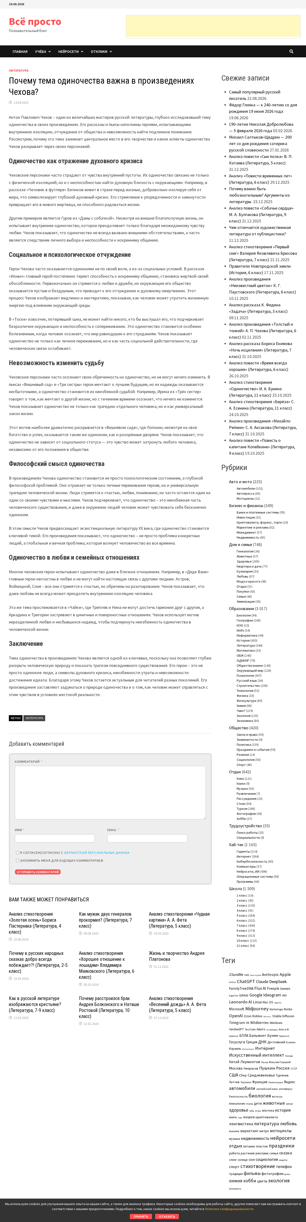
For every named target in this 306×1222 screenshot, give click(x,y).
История (243, 640)
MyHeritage (276, 1009)
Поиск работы (247, 832)
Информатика (247, 635)
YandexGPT (236, 1029)
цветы (262, 1181)
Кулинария (245, 571)
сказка (285, 1153)
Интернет (244, 856)
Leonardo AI (240, 1002)
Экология (244, 716)
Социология (246, 759)
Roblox (257, 1016)
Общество (238, 727)
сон (252, 1159)
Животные (244, 556)
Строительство (248, 685)
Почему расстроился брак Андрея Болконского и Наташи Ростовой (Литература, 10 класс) (109, 1007)
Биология (244, 615)
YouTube (250, 1029)
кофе (240, 1117)
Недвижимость (248, 537)
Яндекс (289, 1082)
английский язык (267, 1089)
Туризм (242, 808)
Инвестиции (246, 517)
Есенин (290, 1042)
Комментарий (29, 761)
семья (273, 1153)
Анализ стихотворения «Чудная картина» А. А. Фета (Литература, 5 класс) (179, 920)
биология (260, 1095)
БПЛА (243, 1035)
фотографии (273, 1173)
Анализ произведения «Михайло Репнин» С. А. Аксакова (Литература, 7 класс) (263, 427)
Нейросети (68, 51)
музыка (234, 1138)
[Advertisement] (213, 26)
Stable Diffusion (283, 1016)
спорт (234, 1166)
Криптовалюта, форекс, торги (259, 522)
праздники (282, 1145)
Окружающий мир (250, 670)
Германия (284, 1036)
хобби (249, 1181)
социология (267, 1159)
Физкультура (246, 700)
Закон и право (247, 734)
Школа (235, 888)
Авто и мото (240, 481)
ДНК (262, 1041)
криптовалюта (267, 1117)
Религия (243, 754)
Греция (251, 1042)
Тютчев (234, 1082)
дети (258, 1103)
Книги (241, 783)
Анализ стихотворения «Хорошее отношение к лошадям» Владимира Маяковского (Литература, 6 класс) (106, 965)
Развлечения (246, 793)
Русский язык (247, 680)
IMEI (284, 995)
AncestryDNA (255, 975)
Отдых (241, 586)
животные (274, 1103)
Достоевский (276, 1042)
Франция (259, 1082)
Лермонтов (250, 1061)
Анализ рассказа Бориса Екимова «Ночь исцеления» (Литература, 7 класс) (260, 350)
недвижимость (255, 1138)
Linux (257, 1002)
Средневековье (261, 1075)
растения (248, 1153)
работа (234, 1153)
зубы (251, 1110)
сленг (233, 1160)
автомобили (242, 1088)
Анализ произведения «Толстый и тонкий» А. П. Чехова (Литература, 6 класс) (262, 330)
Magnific (277, 1002)
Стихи (241, 803)
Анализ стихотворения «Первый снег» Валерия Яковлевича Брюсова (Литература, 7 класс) (263, 253)
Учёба (40, 51)
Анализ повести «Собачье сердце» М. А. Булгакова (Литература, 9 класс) (261, 214)
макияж (234, 1131)
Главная (20, 51)
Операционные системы (255, 876)
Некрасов (250, 1068)
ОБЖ (240, 655)
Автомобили (246, 488)
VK (247, 1023)
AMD (246, 975)
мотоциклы (281, 1130)
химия (235, 1181)
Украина (245, 1082)
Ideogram (272, 995)
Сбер (243, 1075)
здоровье (238, 1110)
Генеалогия (245, 551)
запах (289, 1103)
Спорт (241, 764)
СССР (293, 1068)
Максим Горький (280, 1062)
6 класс (242, 920)
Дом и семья (240, 544)
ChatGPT (246, 981)
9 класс (242, 935)
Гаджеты (243, 851)
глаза (249, 1103)
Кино (240, 778)
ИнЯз (240, 630)
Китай (234, 1062)
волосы (277, 1096)
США (233, 1075)
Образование (241, 608)
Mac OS (268, 1002)
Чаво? (241, 710)
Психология (245, 675)
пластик (262, 1146)
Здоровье (244, 561)
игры (258, 1110)
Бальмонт (257, 1035)
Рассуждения (247, 798)
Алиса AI (284, 1029)
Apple (285, 974)
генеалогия (237, 1104)
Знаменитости (247, 739)
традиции (236, 1174)
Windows (276, 1023)
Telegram (237, 1022)
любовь (288, 1123)
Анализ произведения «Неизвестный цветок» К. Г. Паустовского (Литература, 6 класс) (262, 285)
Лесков (264, 1062)
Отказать (167, 1216)
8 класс (242, 930)
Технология (245, 690)
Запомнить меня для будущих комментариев (61, 860)
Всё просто (35, 21)
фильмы (252, 1173)
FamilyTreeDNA (241, 988)
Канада (289, 1055)
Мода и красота (248, 581)
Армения (233, 1036)
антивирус (286, 1089)
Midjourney (257, 1009)
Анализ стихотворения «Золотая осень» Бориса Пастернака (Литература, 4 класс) (35, 923)
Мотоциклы (245, 498)
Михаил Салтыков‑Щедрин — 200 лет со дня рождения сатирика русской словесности (260, 143)
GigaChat (233, 995)
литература (34, 718)
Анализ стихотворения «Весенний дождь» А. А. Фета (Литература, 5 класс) (177, 1004)
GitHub (243, 995)
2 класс (242, 900)
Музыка (242, 788)
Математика (246, 650)
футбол (287, 1174)
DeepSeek (278, 981)
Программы (245, 881)
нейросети (282, 1138)
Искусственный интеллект (256, 1055)
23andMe (236, 974)
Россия (283, 1068)
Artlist (232, 982)
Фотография (246, 813)
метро (264, 1131)
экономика (235, 1188)
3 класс (242, 905)
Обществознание (250, 665)
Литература (18, 70)
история (283, 1110)
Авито (261, 1029)
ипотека (268, 1110)
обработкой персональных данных (96, 852)
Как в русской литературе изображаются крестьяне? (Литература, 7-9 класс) (35, 1004)
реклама (262, 1153)
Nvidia (288, 1009)
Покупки (243, 591)
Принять (141, 1216)
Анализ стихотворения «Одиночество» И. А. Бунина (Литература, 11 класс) (255, 388)
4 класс (242, 910)
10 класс (243, 940)
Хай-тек (236, 844)
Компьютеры (246, 866)
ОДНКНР (243, 660)
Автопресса (245, 493)
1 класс (242, 895)
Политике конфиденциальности (229, 1209)
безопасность (238, 1096)
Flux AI (260, 988)
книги (233, 1117)
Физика (242, 695)
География (245, 620)
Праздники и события (253, 749)
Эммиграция (246, 601)
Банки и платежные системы (258, 512)
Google (255, 995)
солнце (243, 1160)
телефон (284, 1166)
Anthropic (270, 974)
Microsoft (236, 1008)
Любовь (242, 576)
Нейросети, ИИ (248, 871)
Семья (241, 596)
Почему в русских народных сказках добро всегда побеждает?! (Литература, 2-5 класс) (38, 962)
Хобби (241, 818)
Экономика (245, 721)
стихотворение (257, 1166)
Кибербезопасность (252, 861)
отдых (235, 1146)
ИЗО (240, 625)
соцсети (283, 1160)
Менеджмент (246, 532)
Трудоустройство (245, 825)
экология (279, 1180)
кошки (249, 1116)
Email (113, 830)
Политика (244, 744)
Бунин (272, 1035)
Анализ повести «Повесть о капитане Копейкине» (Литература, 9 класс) (262, 447)
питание (249, 1146)
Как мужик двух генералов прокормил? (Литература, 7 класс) (105, 920)
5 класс (242, 915)
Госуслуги (237, 1041)
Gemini (285, 988)
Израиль (235, 1048)
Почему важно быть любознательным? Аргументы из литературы (259, 195)
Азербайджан (272, 1029)
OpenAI (236, 1015)
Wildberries (259, 1022)
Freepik (273, 988)
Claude (262, 981)
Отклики (99, 51)
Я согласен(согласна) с (75, 852)
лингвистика (241, 1123)
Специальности (248, 837)
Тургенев (282, 1075)
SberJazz (267, 1016)
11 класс (243, 945)
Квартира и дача (249, 566)
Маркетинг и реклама (252, 527)
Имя (20, 830)
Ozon (247, 1016)
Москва (235, 1068)
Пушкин (267, 1068)
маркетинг (249, 1131)
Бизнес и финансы (246, 505)
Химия (241, 705)
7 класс (242, 925)
